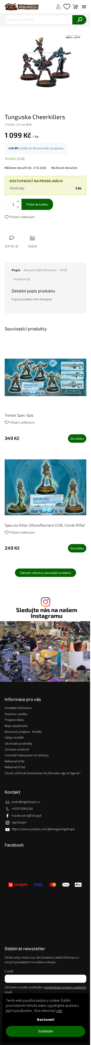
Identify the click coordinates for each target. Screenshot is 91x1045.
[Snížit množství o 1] (17, 207)
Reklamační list (14, 761)
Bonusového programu (48, 148)
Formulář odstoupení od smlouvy (27, 755)
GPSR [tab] (63, 270)
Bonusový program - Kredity (23, 732)
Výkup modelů (14, 737)
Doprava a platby (16, 714)
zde (59, 1010)
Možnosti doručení (64, 168)
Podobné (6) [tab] (21, 279)
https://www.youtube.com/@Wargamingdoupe (43, 829)
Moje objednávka (16, 726)
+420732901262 (22, 808)
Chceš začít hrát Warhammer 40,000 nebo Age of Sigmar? (42, 773)
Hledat (79, 19)
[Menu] (84, 6)
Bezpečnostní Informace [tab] (40, 270)
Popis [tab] (16, 270)
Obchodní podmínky (18, 743)
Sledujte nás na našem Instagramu (46, 613)
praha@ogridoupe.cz (26, 802)
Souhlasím (45, 1031)
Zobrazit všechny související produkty (45, 573)
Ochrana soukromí (17, 749)
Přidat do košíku (37, 204)
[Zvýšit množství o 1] (17, 201)
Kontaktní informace (18, 708)
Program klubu (14, 720)
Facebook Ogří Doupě (26, 815)
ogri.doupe (19, 822)
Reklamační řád (15, 767)
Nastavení (45, 1019)
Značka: (18, 124)
